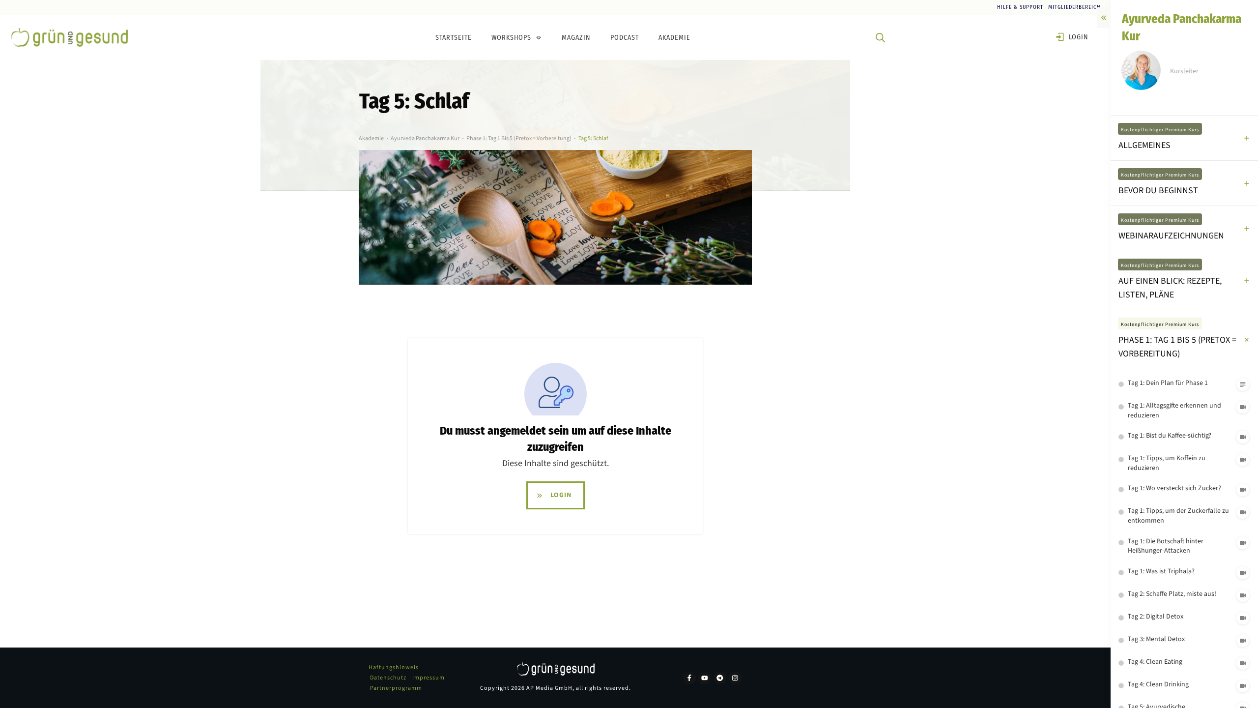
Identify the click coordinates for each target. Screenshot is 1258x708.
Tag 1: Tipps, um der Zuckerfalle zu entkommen (1178, 516)
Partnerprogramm (396, 688)
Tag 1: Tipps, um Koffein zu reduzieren (1166, 463)
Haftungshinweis (394, 667)
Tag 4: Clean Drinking (1158, 684)
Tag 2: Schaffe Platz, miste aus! (1172, 594)
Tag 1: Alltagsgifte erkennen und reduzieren (1174, 410)
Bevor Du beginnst (1158, 190)
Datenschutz (388, 678)
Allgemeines (1144, 145)
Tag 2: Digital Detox (1155, 616)
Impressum (428, 678)
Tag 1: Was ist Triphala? (1161, 571)
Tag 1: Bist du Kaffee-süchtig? (1169, 436)
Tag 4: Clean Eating (1155, 662)
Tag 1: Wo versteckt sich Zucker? (1174, 488)
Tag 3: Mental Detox (1156, 639)
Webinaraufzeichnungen (1171, 236)
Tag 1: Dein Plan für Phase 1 (1168, 383)
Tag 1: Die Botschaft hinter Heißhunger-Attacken (1165, 546)
